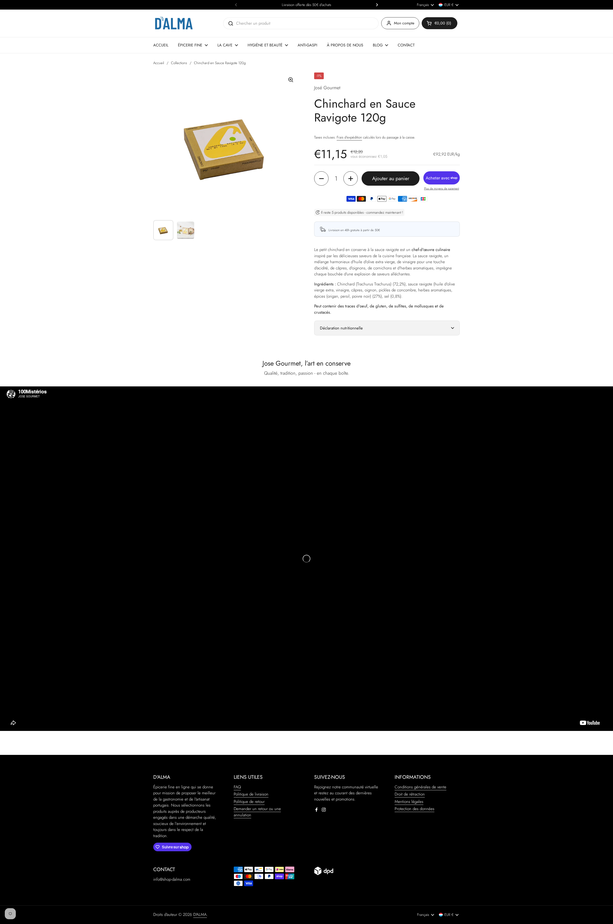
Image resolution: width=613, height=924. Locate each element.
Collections (179, 63)
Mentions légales (409, 801)
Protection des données (414, 809)
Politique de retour (249, 801)
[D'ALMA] (173, 23)
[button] (439, 23)
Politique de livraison (251, 794)
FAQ (237, 787)
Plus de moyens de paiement (441, 188)
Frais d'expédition (349, 137)
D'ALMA (200, 914)
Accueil (158, 63)
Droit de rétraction (410, 794)
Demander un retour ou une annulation (257, 812)
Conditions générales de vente (420, 787)
